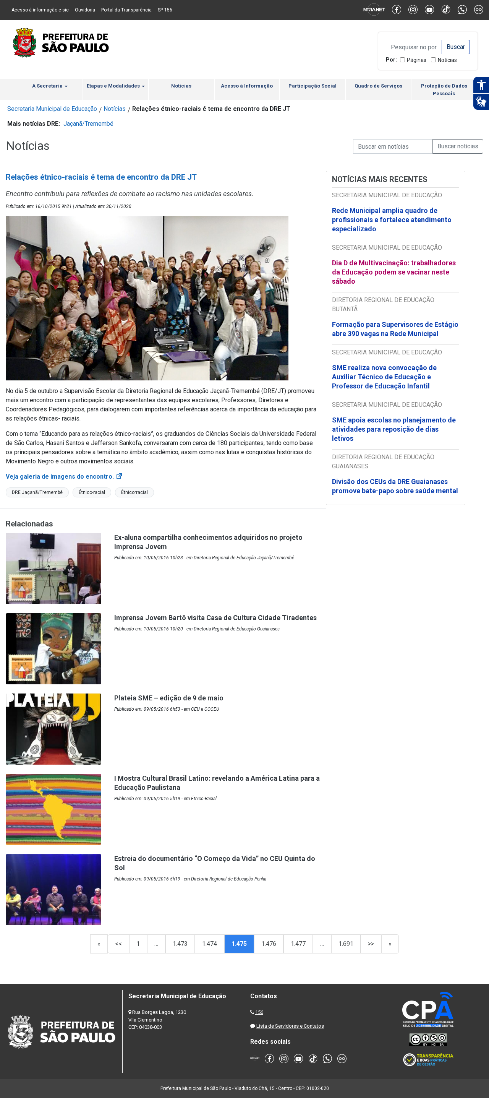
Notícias (447, 60)
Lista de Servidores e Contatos (290, 1026)
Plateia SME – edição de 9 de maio (168, 698)
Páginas (416, 60)
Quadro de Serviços (378, 86)
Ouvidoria (85, 10)
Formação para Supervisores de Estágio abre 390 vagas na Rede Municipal (395, 329)
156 (259, 1012)
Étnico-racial (92, 492)
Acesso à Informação (247, 86)
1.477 (298, 943)
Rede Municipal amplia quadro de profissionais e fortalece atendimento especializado (392, 219)
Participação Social (312, 86)
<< (118, 943)
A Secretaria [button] (48, 86)
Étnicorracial (134, 492)
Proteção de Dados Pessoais (444, 89)
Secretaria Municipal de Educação (52, 108)
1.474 (209, 943)
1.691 (345, 943)
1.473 (180, 943)
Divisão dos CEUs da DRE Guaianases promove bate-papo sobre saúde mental (395, 486)
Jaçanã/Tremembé (88, 123)
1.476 (268, 943)
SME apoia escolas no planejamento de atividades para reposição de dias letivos (394, 429)
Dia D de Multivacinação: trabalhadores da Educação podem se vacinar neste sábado (394, 272)
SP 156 (165, 10)
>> (371, 943)
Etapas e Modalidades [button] (114, 86)
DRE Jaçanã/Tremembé (37, 492)
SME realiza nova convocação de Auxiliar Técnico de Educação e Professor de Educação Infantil (384, 377)
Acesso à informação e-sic (40, 10)
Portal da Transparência (126, 10)
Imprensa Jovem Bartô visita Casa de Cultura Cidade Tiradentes (215, 618)
